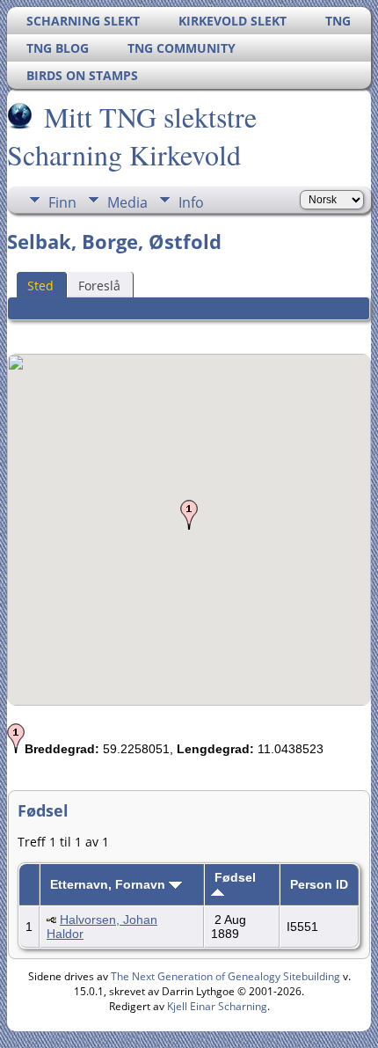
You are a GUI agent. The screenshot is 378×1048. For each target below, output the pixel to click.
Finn (62, 202)
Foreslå (99, 285)
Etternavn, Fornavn (109, 884)
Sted (40, 285)
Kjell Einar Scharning (217, 1006)
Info (191, 202)
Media (127, 202)
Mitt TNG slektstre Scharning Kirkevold (132, 135)
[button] (189, 515)
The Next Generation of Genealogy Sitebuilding (225, 976)
